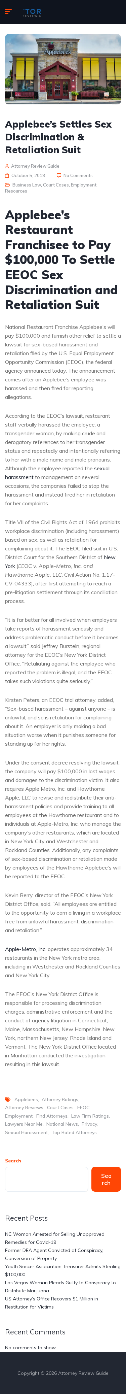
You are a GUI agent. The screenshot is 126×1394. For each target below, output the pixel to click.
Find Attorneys (52, 1116)
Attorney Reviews (24, 1107)
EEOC (83, 1107)
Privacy (89, 1124)
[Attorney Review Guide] (32, 12)
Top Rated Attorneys (74, 1132)
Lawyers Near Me (24, 1124)
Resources (16, 191)
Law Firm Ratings (90, 1116)
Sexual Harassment (26, 1132)
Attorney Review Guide (35, 166)
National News (62, 1124)
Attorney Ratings (60, 1099)
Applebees (26, 1099)
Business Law (26, 185)
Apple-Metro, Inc (25, 949)
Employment (83, 185)
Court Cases (56, 185)
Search (13, 1161)
